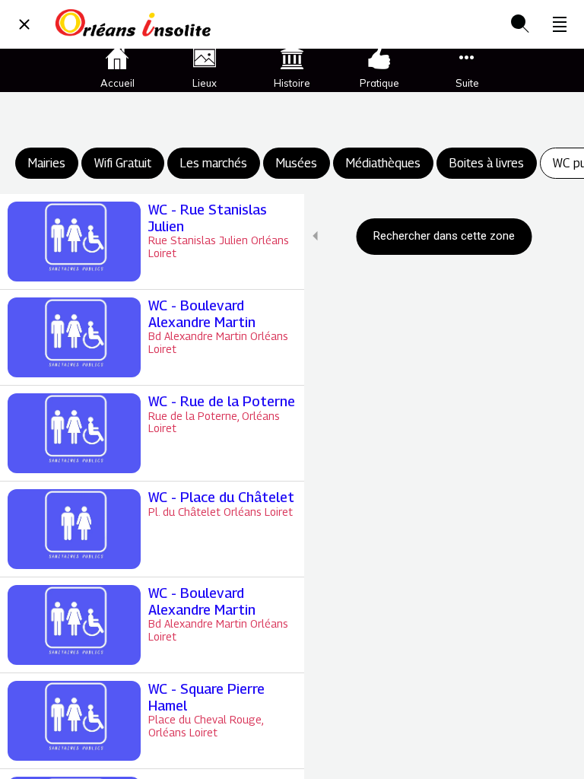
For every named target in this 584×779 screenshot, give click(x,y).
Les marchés (213, 163)
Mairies (46, 163)
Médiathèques (383, 163)
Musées (296, 163)
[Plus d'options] (559, 24)
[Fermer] (24, 24)
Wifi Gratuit (122, 163)
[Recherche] (520, 24)
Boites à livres (486, 163)
